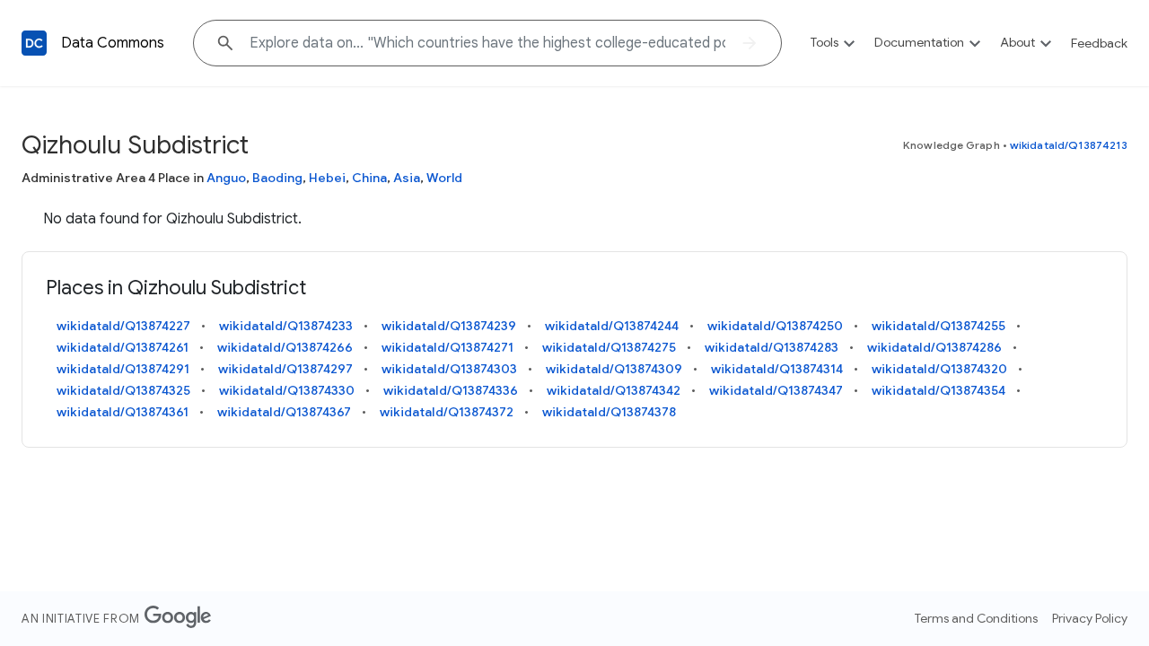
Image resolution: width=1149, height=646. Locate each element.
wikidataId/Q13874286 (934, 347)
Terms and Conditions (976, 618)
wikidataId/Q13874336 (450, 390)
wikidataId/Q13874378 (609, 412)
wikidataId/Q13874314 (777, 369)
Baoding (277, 178)
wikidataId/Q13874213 (1068, 145)
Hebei (327, 178)
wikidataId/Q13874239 (449, 326)
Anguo (226, 178)
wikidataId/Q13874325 (123, 390)
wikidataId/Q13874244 (612, 326)
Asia (406, 178)
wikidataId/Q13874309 (614, 369)
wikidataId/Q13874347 (776, 390)
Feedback (1099, 43)
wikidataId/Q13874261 (123, 347)
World (444, 178)
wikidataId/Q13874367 (284, 412)
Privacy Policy (1089, 618)
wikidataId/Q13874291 (123, 369)
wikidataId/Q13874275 (609, 347)
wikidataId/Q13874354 (938, 390)
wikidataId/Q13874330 (287, 390)
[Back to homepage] (34, 43)
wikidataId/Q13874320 (939, 369)
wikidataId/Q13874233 (286, 326)
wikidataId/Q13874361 (123, 412)
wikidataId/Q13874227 (123, 326)
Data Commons (112, 43)
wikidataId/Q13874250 (775, 326)
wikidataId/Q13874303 (449, 369)
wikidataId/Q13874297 (285, 369)
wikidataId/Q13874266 (285, 347)
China (369, 178)
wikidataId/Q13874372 (446, 412)
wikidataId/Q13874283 (771, 347)
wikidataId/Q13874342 (613, 390)
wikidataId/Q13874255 (938, 326)
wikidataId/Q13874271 (447, 347)
